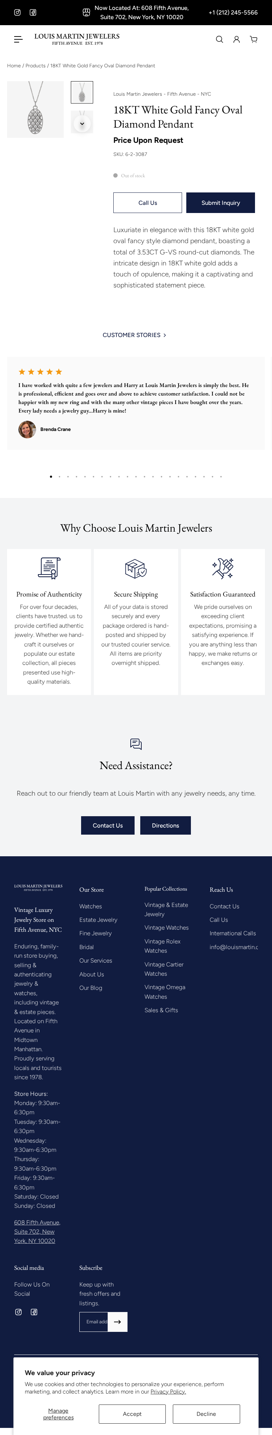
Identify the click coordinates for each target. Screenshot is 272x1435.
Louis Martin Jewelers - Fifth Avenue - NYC (162, 94)
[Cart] (253, 39)
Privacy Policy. (168, 1391)
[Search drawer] (219, 39)
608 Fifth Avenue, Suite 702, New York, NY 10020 (37, 1232)
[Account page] (236, 39)
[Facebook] (33, 12)
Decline (206, 1414)
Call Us (147, 202)
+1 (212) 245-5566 (233, 12)
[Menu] (18, 39)
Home (14, 66)
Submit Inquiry (221, 202)
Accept (132, 1414)
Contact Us (108, 825)
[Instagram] (17, 12)
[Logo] (76, 39)
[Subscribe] (118, 1322)
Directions (165, 825)
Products (36, 66)
